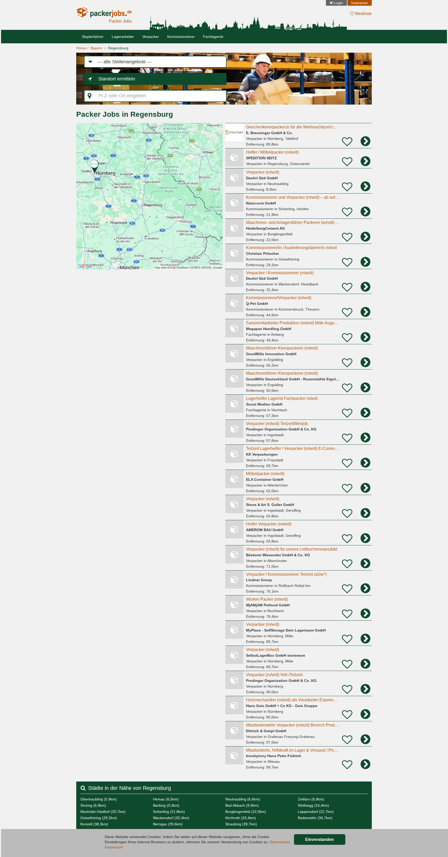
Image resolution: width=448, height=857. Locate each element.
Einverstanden (319, 839)
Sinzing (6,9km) (93, 805)
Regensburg (118, 48)
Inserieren (359, 3)
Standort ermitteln (116, 78)
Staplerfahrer (92, 37)
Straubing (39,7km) (241, 824)
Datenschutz (280, 842)
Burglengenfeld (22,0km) (245, 812)
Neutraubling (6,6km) (242, 799)
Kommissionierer (181, 37)
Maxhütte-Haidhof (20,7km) (102, 812)
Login (338, 3)
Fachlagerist (213, 37)
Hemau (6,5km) (166, 799)
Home (81, 48)
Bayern (96, 48)
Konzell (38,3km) (94, 824)
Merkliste (363, 13)
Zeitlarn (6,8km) (311, 799)
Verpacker (150, 37)
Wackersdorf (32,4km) (171, 818)
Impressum (114, 847)
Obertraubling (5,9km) (98, 799)
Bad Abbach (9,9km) (242, 805)
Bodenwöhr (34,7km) (315, 818)
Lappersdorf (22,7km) (316, 812)
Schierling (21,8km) (169, 812)
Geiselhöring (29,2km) (98, 818)
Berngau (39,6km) (168, 824)
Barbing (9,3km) (166, 805)
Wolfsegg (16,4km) (313, 805)
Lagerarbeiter (123, 37)
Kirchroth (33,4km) (240, 818)
